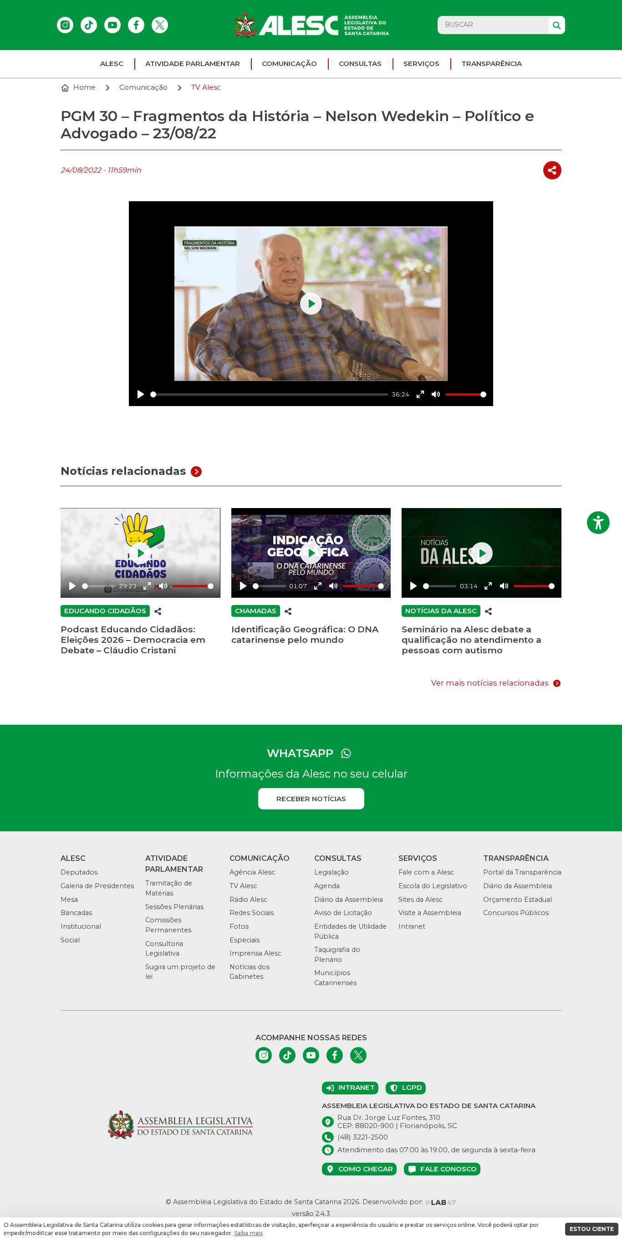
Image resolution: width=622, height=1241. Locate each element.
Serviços (421, 63)
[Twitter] (160, 25)
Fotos (239, 926)
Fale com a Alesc (426, 872)
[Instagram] (65, 25)
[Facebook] (136, 25)
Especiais (244, 940)
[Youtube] (112, 25)
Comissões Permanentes (168, 925)
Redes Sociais (251, 913)
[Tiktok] (89, 25)
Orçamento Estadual (517, 899)
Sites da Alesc (420, 899)
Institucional (81, 926)
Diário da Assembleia (348, 899)
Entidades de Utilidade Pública (350, 931)
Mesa (69, 899)
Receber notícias (311, 798)
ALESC (111, 63)
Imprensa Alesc (255, 953)
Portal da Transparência (522, 872)
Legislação (331, 872)
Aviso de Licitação (343, 913)
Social (70, 940)
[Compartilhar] (552, 170)
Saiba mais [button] (248, 1233)
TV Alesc (243, 886)
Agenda (327, 886)
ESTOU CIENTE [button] (592, 1229)
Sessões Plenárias (174, 907)
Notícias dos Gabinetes (249, 972)
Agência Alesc (252, 872)
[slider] (269, 394)
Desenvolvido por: (393, 1202)
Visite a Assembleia (429, 913)
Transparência (491, 63)
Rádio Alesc (248, 899)
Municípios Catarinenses (335, 978)
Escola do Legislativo (432, 886)
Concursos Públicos (516, 913)
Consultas (360, 63)
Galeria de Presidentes (97, 886)
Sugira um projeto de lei (180, 972)
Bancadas (76, 913)
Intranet (411, 926)
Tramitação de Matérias (168, 888)
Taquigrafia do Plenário (337, 955)
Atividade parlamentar (192, 63)
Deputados (79, 872)
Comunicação (289, 63)
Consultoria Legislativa (164, 949)
